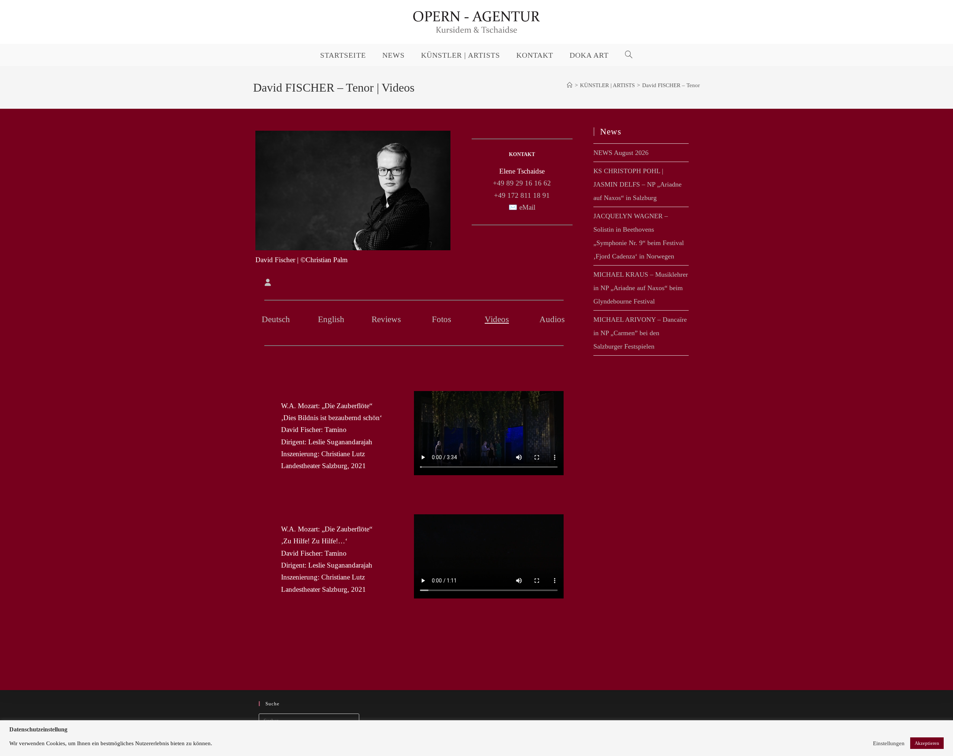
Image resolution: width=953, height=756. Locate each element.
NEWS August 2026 (620, 152)
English (331, 319)
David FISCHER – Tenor (671, 85)
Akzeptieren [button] (927, 743)
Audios (552, 319)
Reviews (386, 319)
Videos (497, 319)
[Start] (570, 85)
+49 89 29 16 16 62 (522, 183)
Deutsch (276, 319)
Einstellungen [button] (889, 743)
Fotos (441, 319)
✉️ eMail (522, 207)
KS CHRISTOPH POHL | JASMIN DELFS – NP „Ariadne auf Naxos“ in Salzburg (637, 184)
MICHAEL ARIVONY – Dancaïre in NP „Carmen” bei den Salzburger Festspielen (640, 333)
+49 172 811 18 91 (522, 195)
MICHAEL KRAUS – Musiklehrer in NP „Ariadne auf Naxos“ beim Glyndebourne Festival (640, 288)
